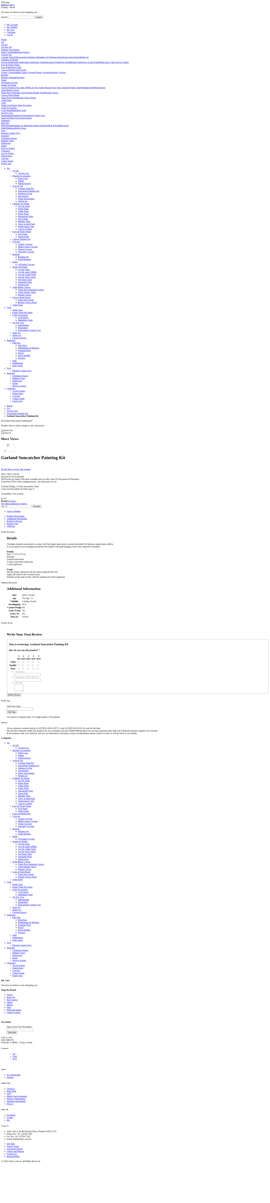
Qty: (3, 506)
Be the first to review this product (16, 469)
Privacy (10, 1104)
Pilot (9, 1007)
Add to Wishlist (14, 511)
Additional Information (17, 518)
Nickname (20, 672)
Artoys (10, 995)
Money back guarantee (17, 1096)
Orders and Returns (15, 1151)
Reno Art (11, 997)
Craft (14, 1056)
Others (10, 1002)
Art (13, 1054)
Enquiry (10, 1077)
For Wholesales (14, 1075)
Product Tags (12, 523)
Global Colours (13, 1012)
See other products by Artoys (14, 503)
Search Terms (13, 1146)
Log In (10, 35)
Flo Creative (12, 1000)
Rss (8, 1120)
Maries (10, 1005)
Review (19, 682)
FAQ (9, 1094)
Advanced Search (14, 1149)
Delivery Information (16, 1099)
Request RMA (13, 1156)
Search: (4, 17)
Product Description (15, 516)
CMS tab (11, 526)
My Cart (10, 30)
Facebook (11, 1115)
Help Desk (11, 1091)
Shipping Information (16, 1101)
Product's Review (14, 521)
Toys (14, 1059)
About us (11, 1088)
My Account (12, 24)
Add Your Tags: (14, 706)
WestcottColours (14, 1010)
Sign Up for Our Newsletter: (19, 1027)
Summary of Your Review (27, 677)
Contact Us (12, 1154)
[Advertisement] (85, 1182)
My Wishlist (12, 27)
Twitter (10, 1117)
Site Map (11, 1144)
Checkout (11, 32)
